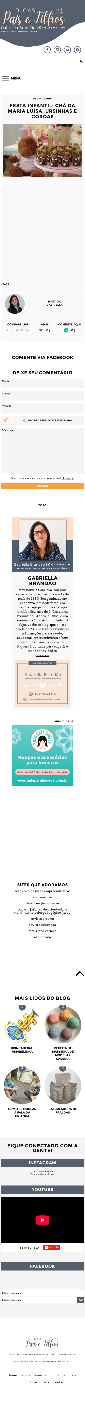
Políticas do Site (36, 1382)
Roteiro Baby (42, 937)
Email (27, 330)
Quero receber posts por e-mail (48, 420)
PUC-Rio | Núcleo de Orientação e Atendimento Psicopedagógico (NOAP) (42, 911)
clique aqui (68, 478)
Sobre (26, 1375)
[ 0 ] (47, 330)
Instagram (57, 49)
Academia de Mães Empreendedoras (42, 891)
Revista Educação (42, 925)
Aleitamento (42, 897)
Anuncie (40, 1375)
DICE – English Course (42, 903)
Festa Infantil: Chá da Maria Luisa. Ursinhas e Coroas (42, 111)
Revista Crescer (43, 919)
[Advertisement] (42, 227)
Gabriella (54, 304)
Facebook (47, 49)
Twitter (17, 330)
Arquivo (70, 1375)
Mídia (55, 1375)
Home (13, 1375)
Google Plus (11, 330)
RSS (77, 49)
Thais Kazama (32, 1361)
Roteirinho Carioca (42, 931)
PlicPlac (67, 1361)
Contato (59, 1382)
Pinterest (22, 330)
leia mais (42, 655)
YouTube (67, 49)
